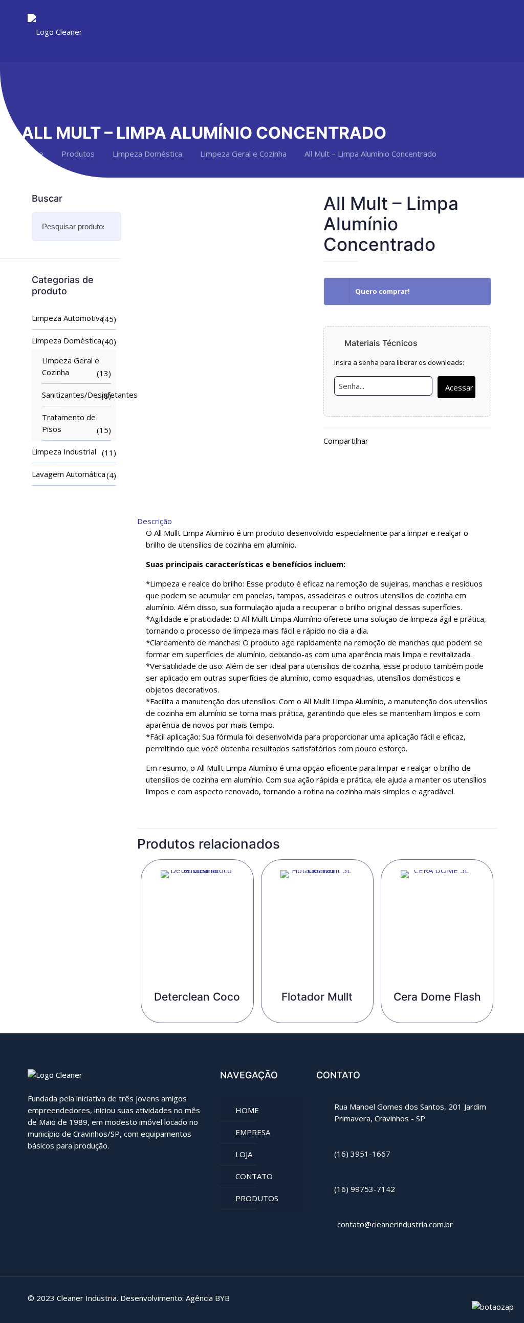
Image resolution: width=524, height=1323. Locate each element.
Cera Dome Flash (437, 996)
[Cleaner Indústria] (55, 30)
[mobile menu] (480, 30)
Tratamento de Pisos (69, 423)
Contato (254, 1176)
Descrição (154, 521)
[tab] (317, 521)
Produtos (78, 153)
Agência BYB (208, 1298)
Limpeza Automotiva (68, 318)
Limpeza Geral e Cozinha (243, 153)
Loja (243, 1154)
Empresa (252, 1132)
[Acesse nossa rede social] (34, 1169)
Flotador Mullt (317, 996)
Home (32, 153)
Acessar (459, 387)
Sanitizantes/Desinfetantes (76, 394)
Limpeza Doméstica (147, 153)
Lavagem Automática (68, 474)
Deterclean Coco (197, 996)
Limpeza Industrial (64, 451)
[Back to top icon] (485, 1298)
